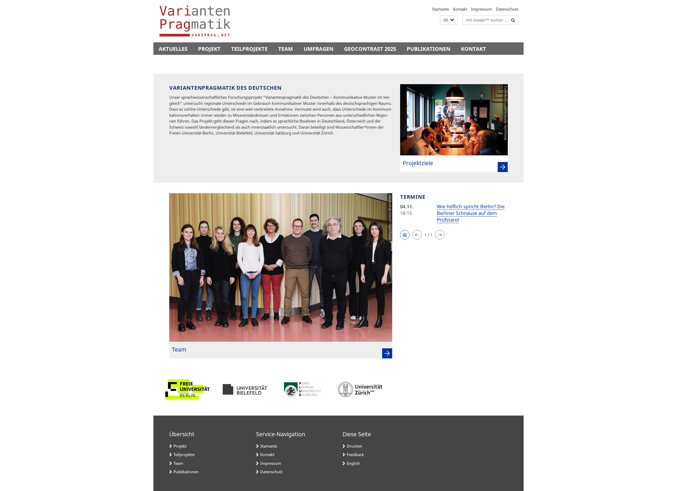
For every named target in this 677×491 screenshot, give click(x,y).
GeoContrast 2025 (370, 48)
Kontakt (460, 9)
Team (285, 48)
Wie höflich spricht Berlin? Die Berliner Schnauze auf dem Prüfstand (471, 213)
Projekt (209, 48)
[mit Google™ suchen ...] (513, 20)
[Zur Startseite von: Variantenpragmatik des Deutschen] (195, 21)
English (353, 463)
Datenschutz (507, 9)
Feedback (355, 454)
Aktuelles (173, 48)
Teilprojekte (249, 48)
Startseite (440, 9)
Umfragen (318, 48)
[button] (449, 20)
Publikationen (428, 48)
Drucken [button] (354, 446)
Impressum (481, 9)
